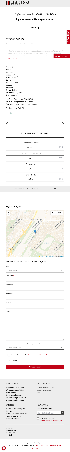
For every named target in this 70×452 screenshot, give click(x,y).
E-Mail (9, 302)
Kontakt (10, 428)
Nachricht (10, 311)
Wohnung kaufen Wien (14, 390)
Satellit (59, 213)
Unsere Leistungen (44, 390)
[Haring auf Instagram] (9, 435)
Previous (7, 123)
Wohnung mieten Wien (15, 387)
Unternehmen (43, 384)
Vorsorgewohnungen (14, 395)
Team (39, 393)
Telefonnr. (9, 293)
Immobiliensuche (14, 384)
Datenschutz (12, 433)
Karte (53, 213)
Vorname (10, 276)
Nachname (10, 284)
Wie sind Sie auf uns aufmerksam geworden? (23, 344)
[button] (35, 231)
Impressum (11, 431)
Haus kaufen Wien (13, 393)
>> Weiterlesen (11, 59)
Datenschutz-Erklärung (36, 355)
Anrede (9, 267)
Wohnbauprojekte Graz (15, 400)
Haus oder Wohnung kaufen (16, 414)
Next (63, 123)
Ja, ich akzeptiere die (48, 418)
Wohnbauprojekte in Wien (16, 398)
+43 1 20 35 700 (42, 445)
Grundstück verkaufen (45, 387)
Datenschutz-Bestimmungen (51, 421)
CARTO (62, 256)
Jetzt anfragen (62, 56)
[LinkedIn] (12, 435)
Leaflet (42, 256)
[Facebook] (7, 435)
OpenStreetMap (49, 256)
